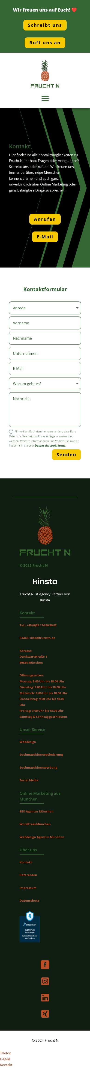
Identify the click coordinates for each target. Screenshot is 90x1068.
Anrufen (45, 219)
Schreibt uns (45, 25)
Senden (66, 454)
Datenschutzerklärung (50, 445)
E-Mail (45, 237)
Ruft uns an (45, 43)
